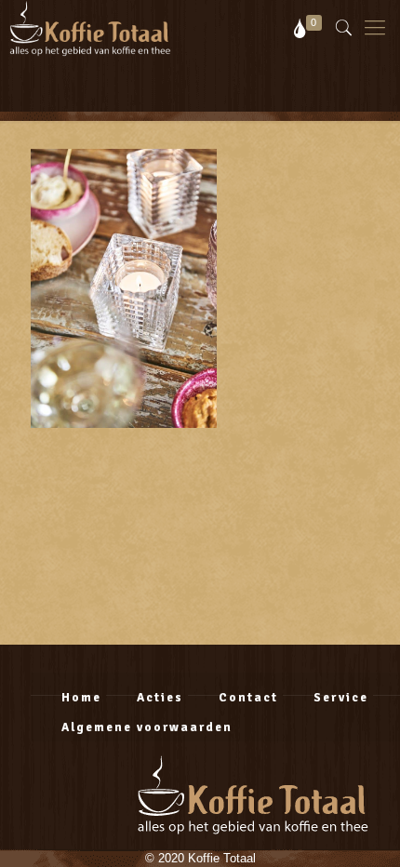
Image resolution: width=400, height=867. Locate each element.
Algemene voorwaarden (147, 727)
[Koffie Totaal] (85, 28)
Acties (160, 697)
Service (340, 697)
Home (81, 697)
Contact (248, 697)
